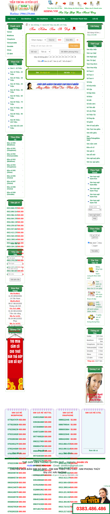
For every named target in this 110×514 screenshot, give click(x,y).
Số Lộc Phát (91, 111)
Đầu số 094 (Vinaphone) (11, 166)
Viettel (9, 32)
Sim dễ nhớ (91, 155)
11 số (47, 73)
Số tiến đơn (91, 104)
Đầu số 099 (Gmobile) (11, 193)
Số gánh (90, 122)
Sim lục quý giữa (93, 162)
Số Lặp (89, 89)
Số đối (89, 100)
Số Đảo (89, 97)
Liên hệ (95, 19)
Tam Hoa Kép (92, 68)
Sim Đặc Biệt (92, 49)
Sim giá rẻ (90, 151)
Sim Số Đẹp (35, 25)
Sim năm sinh (92, 144)
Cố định (10, 54)
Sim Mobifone (25, 19)
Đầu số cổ (90, 147)
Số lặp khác (91, 93)
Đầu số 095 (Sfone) (11, 171)
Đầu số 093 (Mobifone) (11, 160)
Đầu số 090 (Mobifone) (11, 144)
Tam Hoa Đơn (92, 64)
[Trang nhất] (27, 25)
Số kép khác (91, 86)
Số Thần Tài (91, 115)
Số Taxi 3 (90, 75)
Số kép (89, 82)
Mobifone (10, 35)
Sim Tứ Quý (91, 60)
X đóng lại (107, 486)
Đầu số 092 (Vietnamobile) (12, 155)
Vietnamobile (12, 43)
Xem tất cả (15, 244)
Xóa (88, 35)
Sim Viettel (11, 19)
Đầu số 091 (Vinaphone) (11, 149)
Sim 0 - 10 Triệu (16, 68)
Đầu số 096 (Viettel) (11, 177)
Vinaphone (11, 39)
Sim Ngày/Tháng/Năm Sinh (93, 138)
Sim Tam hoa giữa (93, 129)
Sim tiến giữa (92, 133)
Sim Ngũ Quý (92, 57)
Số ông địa (91, 118)
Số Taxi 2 (90, 71)
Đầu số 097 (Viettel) (11, 182)
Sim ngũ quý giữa (93, 158)
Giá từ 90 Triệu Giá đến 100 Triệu (54, 25)
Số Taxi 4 (90, 78)
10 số (42, 73)
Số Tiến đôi (91, 107)
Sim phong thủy (58, 19)
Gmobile (10, 46)
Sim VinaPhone (41, 19)
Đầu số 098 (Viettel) (11, 188)
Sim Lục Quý (91, 53)
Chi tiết (93, 35)
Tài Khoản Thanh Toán (78, 19)
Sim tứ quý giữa (93, 126)
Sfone (9, 50)
